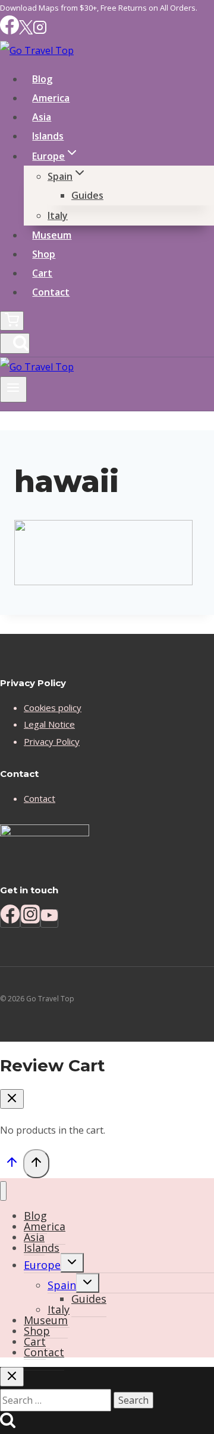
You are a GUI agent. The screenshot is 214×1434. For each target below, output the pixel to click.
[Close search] (12, 1377)
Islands (48, 135)
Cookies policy (52, 707)
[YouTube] (49, 918)
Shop (43, 254)
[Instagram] (40, 31)
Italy (58, 215)
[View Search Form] (15, 343)
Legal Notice (49, 724)
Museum (51, 235)
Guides (87, 195)
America (51, 97)
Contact (51, 292)
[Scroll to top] (11, 1164)
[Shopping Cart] (12, 321)
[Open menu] (13, 389)
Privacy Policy (52, 741)
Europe (42, 1265)
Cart (42, 273)
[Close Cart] (12, 1099)
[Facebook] (9, 31)
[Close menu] (3, 1191)
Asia (41, 116)
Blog (42, 78)
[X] (26, 31)
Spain (62, 1285)
